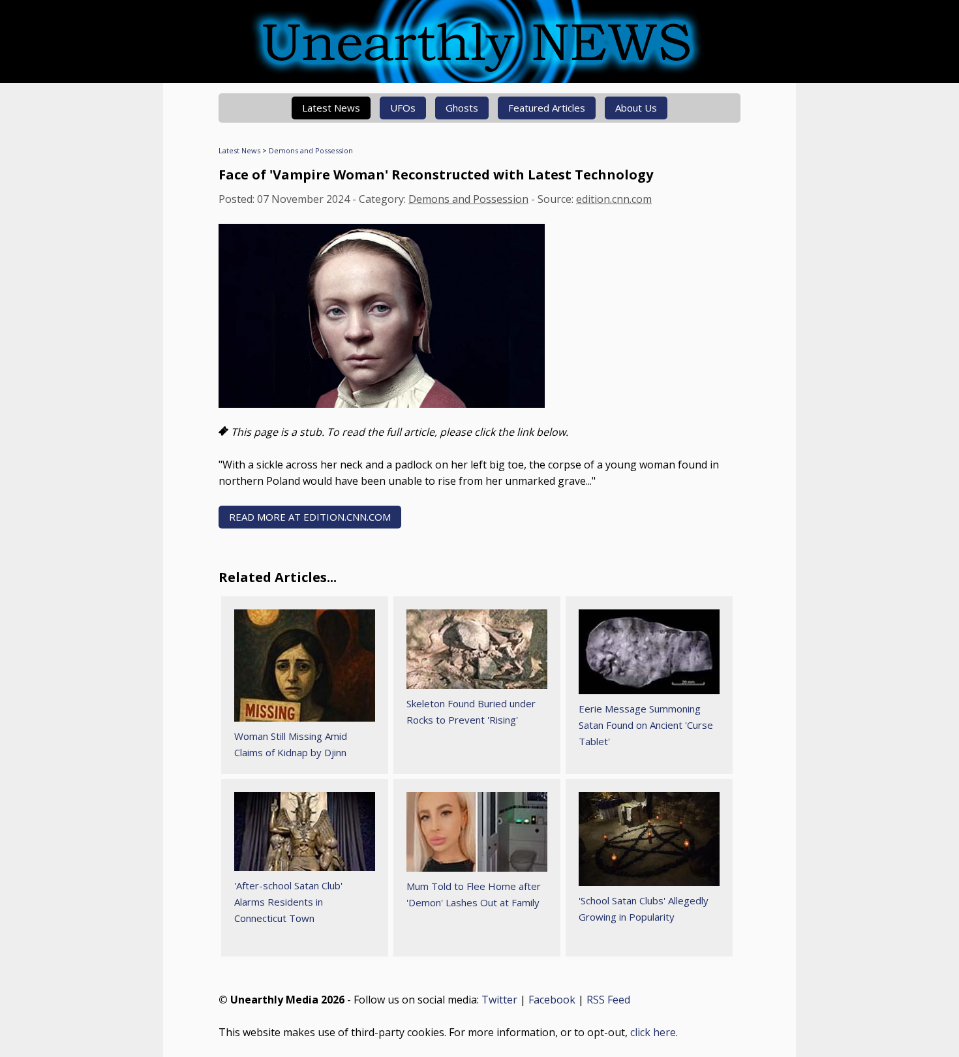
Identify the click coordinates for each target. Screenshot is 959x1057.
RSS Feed (608, 999)
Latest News (331, 107)
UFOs (403, 107)
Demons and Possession (311, 150)
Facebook (551, 999)
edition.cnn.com (614, 199)
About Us (636, 107)
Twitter (499, 999)
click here (653, 1032)
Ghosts (462, 107)
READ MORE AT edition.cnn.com (310, 516)
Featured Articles (546, 107)
